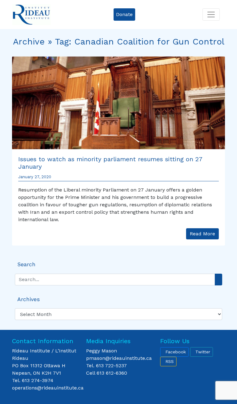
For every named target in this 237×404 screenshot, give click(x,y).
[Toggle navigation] (211, 14)
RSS (169, 361)
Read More (202, 234)
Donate (124, 14)
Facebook (175, 351)
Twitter (202, 351)
